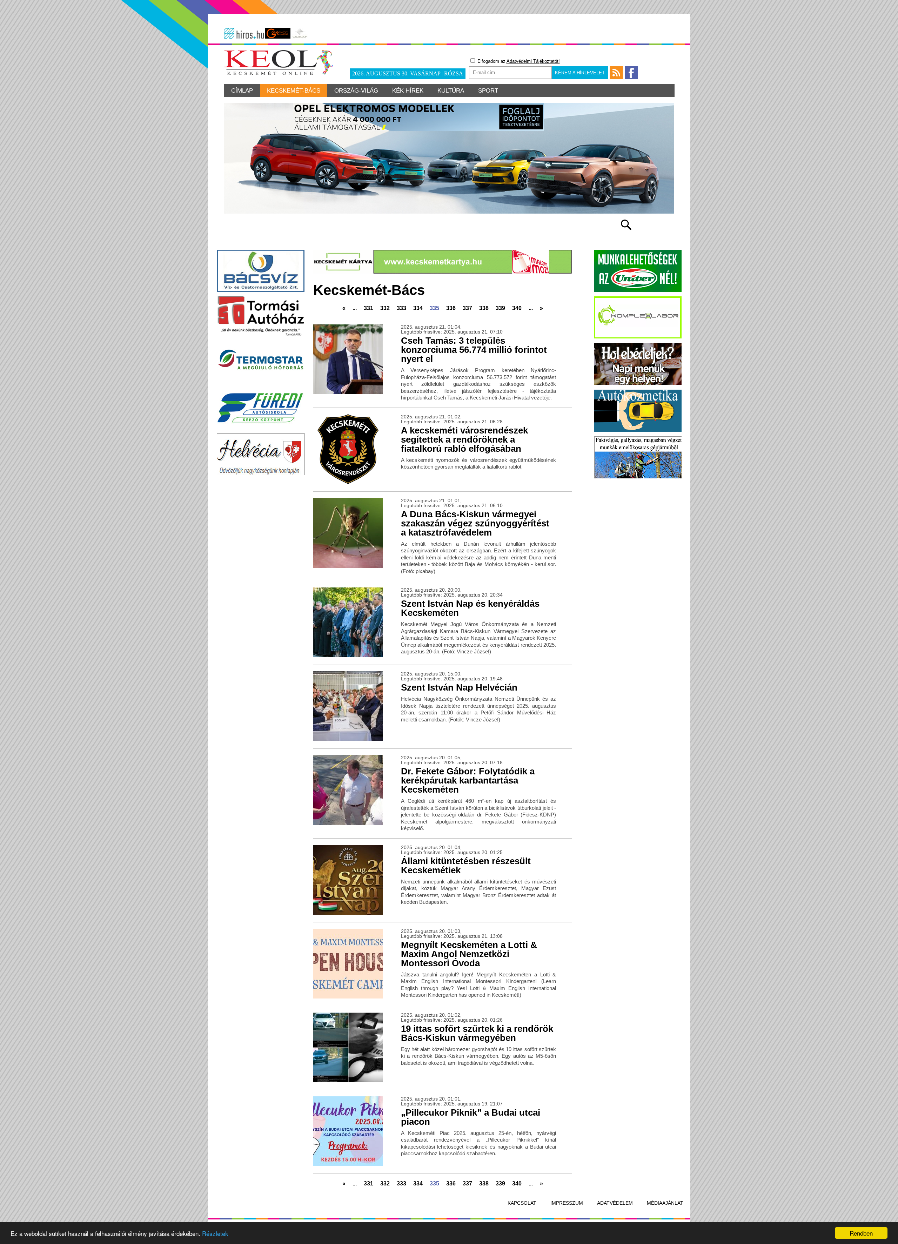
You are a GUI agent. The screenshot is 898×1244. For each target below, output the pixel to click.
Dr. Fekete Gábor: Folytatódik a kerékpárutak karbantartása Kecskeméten (468, 780)
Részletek (215, 1233)
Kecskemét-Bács (293, 90)
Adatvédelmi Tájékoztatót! (533, 61)
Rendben (861, 1233)
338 (484, 308)
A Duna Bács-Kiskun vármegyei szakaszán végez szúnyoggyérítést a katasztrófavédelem (475, 523)
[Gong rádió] (277, 33)
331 (368, 308)
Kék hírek (407, 90)
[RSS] (616, 72)
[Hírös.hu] (244, 33)
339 (500, 308)
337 (467, 308)
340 (517, 308)
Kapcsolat (522, 1203)
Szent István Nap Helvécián (459, 687)
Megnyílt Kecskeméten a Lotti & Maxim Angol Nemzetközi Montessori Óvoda (469, 954)
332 (385, 308)
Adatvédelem (615, 1203)
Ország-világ (356, 90)
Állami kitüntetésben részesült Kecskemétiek (466, 865)
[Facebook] (631, 72)
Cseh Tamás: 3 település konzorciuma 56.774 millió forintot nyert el (474, 349)
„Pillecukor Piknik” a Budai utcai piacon (470, 1117)
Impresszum (566, 1203)
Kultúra (450, 90)
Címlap (242, 90)
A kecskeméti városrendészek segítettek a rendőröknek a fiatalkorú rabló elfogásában (464, 439)
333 (401, 308)
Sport (488, 90)
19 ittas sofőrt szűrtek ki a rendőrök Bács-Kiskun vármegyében (477, 1033)
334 (418, 308)
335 (434, 308)
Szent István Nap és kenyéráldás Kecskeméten (470, 608)
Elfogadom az (518, 61)
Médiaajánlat (665, 1203)
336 (451, 308)
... (355, 308)
